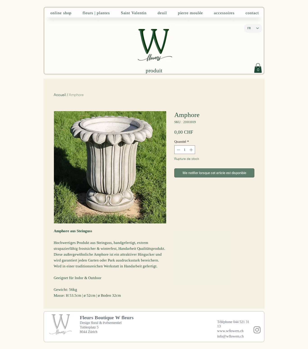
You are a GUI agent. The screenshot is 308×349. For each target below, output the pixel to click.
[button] (258, 68)
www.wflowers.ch (230, 331)
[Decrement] (178, 150)
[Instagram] (257, 330)
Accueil (60, 94)
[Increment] (191, 150)
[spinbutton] (184, 150)
